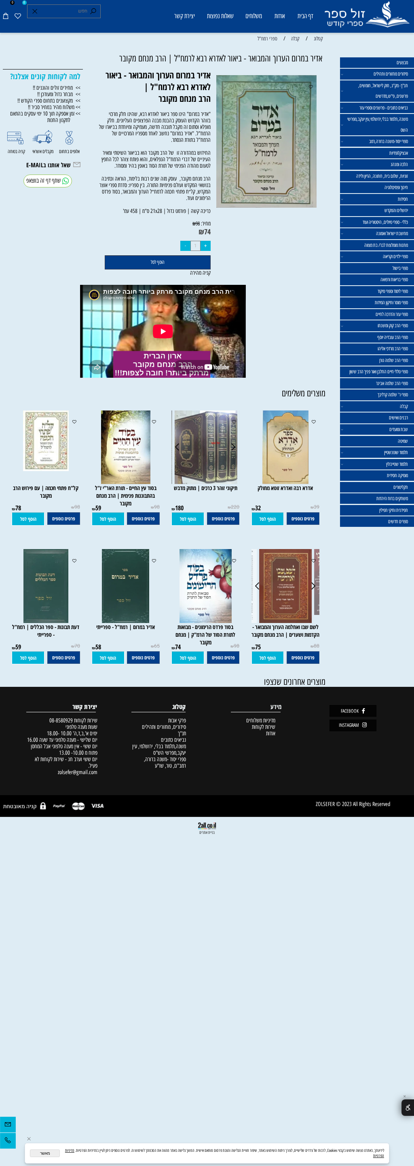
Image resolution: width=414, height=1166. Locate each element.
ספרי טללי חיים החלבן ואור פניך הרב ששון (378, 372)
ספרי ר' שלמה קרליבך (393, 395)
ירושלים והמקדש (396, 210)
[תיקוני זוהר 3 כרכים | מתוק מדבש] (205, 482)
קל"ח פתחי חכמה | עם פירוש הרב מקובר (45, 491)
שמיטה (403, 441)
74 (207, 231)
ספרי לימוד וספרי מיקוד (393, 291)
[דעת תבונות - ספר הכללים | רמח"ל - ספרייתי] (45, 621)
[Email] (8, 1126)
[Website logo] (366, 17)
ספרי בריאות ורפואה (394, 279)
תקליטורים (400, 487)
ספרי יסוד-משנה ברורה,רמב (388, 141)
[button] (267, 519)
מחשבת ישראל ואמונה (392, 233)
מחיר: (205, 223)
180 (179, 507)
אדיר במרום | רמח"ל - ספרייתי (125, 627)
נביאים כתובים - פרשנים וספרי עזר (383, 108)
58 (98, 646)
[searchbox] (64, 11)
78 (18, 507)
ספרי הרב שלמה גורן (393, 360)
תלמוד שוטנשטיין (396, 452)
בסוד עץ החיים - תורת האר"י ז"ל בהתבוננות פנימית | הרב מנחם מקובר (125, 495)
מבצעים (402, 62)
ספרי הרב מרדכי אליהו (393, 348)
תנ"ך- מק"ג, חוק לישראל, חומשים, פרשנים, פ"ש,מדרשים (383, 91)
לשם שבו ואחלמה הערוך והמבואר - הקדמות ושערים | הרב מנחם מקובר (285, 630)
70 (77, 646)
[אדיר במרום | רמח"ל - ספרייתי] (125, 621)
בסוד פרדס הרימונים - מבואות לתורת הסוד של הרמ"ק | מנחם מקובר (205, 634)
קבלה (404, 406)
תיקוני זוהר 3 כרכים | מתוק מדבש (205, 488)
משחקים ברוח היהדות (392, 498)
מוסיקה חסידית (397, 475)
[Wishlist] (18, 16)
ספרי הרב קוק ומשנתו (393, 325)
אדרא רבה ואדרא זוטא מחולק (285, 488)
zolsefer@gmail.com (76, 772)
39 (316, 507)
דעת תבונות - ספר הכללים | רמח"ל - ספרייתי (45, 630)
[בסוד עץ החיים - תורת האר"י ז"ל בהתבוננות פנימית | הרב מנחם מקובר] (125, 482)
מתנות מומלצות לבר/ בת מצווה (386, 245)
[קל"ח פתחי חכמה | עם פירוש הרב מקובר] (46, 469)
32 (258, 507)
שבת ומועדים (398, 429)
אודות (280, 16)
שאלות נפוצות (220, 16)
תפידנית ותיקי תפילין (393, 510)
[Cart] (6, 16)
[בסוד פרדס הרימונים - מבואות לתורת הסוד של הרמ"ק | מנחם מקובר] (206, 621)
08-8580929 (61, 720)
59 (98, 507)
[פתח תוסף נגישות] (407, 1107)
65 (157, 646)
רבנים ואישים (398, 418)
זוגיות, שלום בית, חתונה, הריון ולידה (382, 176)
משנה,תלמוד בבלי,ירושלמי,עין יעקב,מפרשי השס (377, 124)
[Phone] (8, 1142)
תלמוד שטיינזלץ (397, 464)
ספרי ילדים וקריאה (395, 256)
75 (258, 646)
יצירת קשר (184, 16)
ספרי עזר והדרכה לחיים (392, 314)
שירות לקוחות (263, 727)
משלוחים (253, 16)
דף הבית (305, 16)
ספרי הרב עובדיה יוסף (392, 337)
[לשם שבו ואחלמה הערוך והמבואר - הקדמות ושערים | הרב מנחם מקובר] (285, 621)
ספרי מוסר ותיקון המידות (391, 302)
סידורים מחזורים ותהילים (391, 74)
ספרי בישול (400, 268)
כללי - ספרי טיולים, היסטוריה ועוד (385, 222)
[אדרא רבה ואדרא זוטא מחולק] (285, 482)
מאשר (45, 1153)
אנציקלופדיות (398, 153)
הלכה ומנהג (399, 164)
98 (198, 223)
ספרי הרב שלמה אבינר (392, 383)
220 (235, 507)
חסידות (403, 199)
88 (316, 646)
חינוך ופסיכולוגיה (396, 187)
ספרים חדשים (398, 521)
